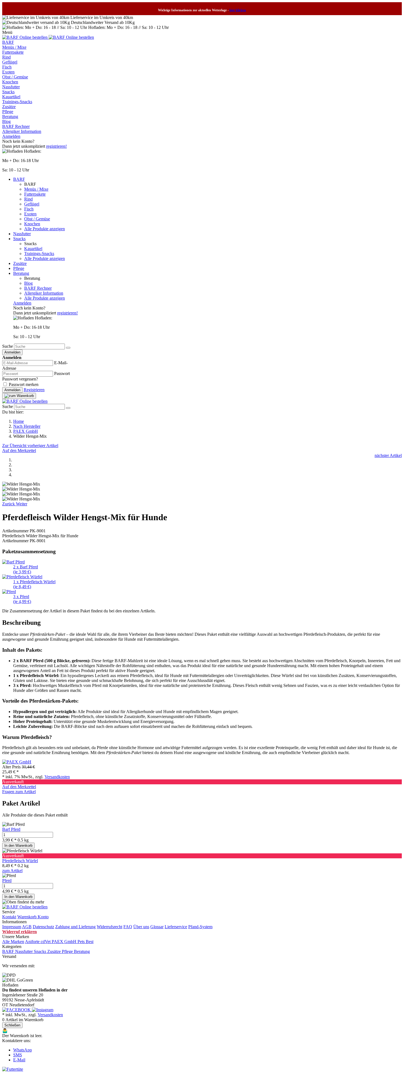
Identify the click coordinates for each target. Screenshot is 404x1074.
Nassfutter (11, 86)
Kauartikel (11, 96)
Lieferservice (176, 926)
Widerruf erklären (19, 931)
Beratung (10, 116)
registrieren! (56, 146)
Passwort (62, 373)
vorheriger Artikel (42, 445)
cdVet (46, 941)
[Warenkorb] (19, 396)
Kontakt (9, 916)
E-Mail (19, 1059)
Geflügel (9, 62)
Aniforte (33, 941)
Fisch (7, 67)
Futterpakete (13, 52)
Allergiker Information (21, 131)
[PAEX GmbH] (16, 762)
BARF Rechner (16, 126)
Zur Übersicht (14, 445)
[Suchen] (68, 348)
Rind (6, 57)
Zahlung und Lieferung (75, 926)
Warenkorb (27, 916)
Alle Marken (13, 941)
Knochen (10, 82)
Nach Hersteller (26, 426)
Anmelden (11, 136)
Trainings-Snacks (17, 101)
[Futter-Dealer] (25, 37)
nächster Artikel (388, 455)
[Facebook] (17, 1009)
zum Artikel (12, 870)
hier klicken (237, 10)
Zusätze (9, 106)
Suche (7, 346)
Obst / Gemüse (15, 77)
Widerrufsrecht (109, 926)
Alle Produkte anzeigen (44, 228)
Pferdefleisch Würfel (20, 860)
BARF (8, 42)
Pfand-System (200, 926)
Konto (43, 916)
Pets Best (85, 941)
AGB (27, 926)
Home (18, 421)
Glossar (157, 926)
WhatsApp (22, 1050)
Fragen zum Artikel (19, 791)
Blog (6, 121)
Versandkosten (57, 776)
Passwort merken (23, 384)
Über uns (141, 926)
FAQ (127, 926)
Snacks (8, 91)
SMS (17, 1055)
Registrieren (34, 389)
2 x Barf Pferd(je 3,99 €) (25, 569)
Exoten (8, 72)
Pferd (7, 880)
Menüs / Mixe (14, 47)
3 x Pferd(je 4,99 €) (22, 599)
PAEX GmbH (25, 431)
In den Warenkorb (18, 845)
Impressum (11, 926)
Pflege (7, 111)
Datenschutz (43, 926)
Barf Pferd (11, 829)
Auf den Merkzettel (19, 450)
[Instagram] (42, 1009)
